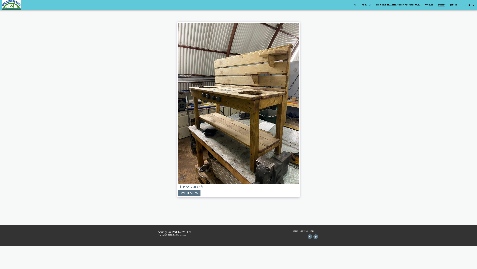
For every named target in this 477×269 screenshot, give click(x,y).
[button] (461, 5)
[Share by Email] (195, 186)
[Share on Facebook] (180, 186)
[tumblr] (191, 186)
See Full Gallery (189, 193)
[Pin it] (187, 186)
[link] (202, 186)
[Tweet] (184, 186)
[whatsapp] (198, 186)
